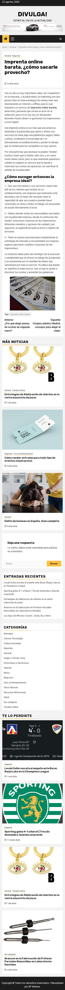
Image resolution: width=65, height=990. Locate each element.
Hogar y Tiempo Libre (14, 658)
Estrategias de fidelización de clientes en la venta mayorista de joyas (32, 396)
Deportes (8, 648)
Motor (7, 672)
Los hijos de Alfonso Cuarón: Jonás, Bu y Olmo (27, 615)
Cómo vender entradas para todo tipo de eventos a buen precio (30, 459)
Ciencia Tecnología (13, 638)
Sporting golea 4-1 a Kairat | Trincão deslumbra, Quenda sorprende (27, 833)
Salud (6, 697)
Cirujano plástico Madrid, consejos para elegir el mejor (46, 325)
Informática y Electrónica (16, 663)
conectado (37, 547)
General (8, 56)
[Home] (5, 39)
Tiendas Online (18, 390)
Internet (7, 667)
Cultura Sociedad (12, 643)
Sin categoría (10, 702)
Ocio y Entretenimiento (23, 454)
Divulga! (32, 14)
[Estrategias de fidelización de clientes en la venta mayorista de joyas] (32, 366)
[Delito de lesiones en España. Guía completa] (32, 493)
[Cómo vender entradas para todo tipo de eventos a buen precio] (32, 430)
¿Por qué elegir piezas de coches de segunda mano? (17, 325)
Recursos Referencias (15, 692)
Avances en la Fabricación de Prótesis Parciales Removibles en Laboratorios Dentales (28, 961)
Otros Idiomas (11, 687)
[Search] (60, 39)
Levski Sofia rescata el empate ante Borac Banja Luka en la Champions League (31, 770)
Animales (8, 633)
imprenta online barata (20, 314)
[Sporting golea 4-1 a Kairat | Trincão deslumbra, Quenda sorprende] (32, 803)
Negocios (16, 56)
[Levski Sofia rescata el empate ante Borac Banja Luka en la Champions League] (32, 740)
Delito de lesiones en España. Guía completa (32, 521)
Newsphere (57, 983)
